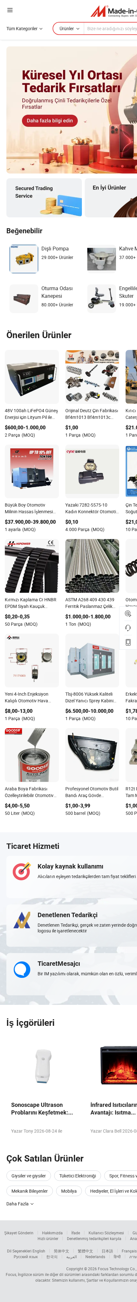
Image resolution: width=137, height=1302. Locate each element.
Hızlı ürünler (48, 1238)
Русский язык (26, 1256)
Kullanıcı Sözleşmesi (106, 1232)
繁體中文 (85, 1250)
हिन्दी (117, 1256)
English (38, 1250)
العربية (71, 1256)
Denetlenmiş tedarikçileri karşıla (94, 1238)
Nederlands (95, 1256)
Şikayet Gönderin (18, 1232)
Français (129, 1250)
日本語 (107, 1250)
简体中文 (61, 1250)
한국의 (52, 1256)
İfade (75, 1232)
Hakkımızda (52, 1232)
